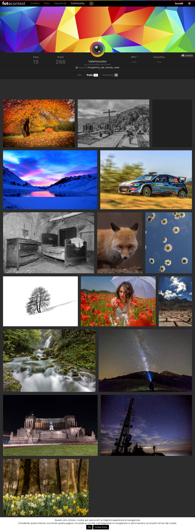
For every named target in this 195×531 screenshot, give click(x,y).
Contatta (188, 56)
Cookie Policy (101, 527)
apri (39, 123)
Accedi (179, 3)
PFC (134, 57)
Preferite (110, 75)
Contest (34, 3)
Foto (47, 3)
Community (77, 3)
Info (79, 75)
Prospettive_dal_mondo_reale (103, 68)
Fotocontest (13, 3)
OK (89, 527)
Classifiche (60, 3)
